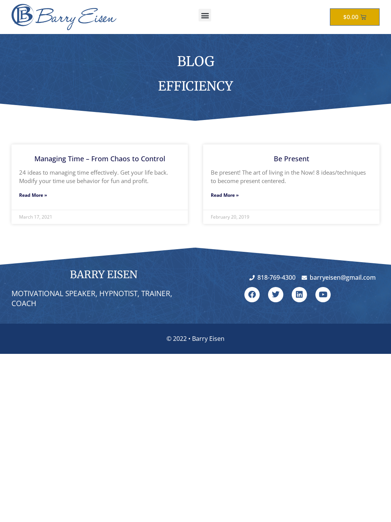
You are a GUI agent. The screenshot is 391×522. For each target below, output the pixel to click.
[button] (205, 15)
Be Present (291, 158)
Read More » (33, 195)
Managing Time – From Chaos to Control (99, 158)
